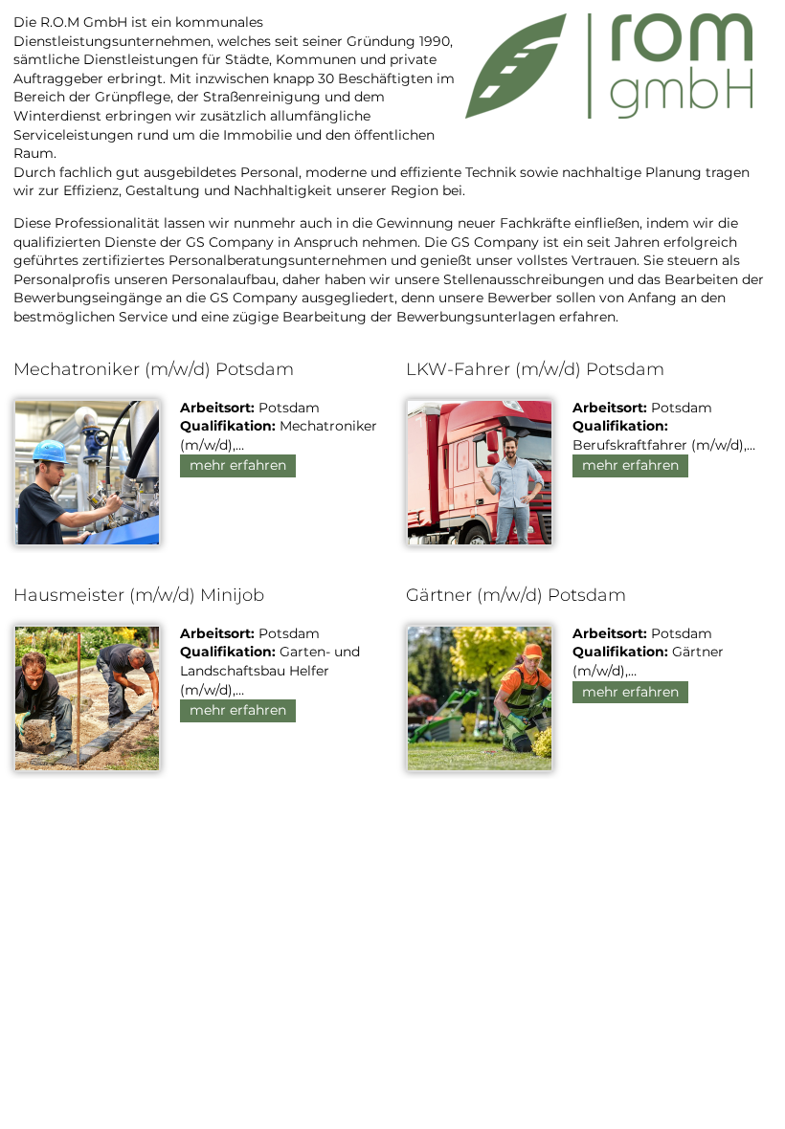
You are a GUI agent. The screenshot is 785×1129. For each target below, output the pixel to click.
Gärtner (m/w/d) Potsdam (516, 595)
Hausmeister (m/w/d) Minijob (138, 595)
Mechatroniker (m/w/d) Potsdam (153, 369)
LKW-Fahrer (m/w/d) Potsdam (535, 369)
